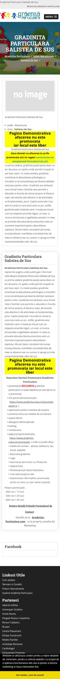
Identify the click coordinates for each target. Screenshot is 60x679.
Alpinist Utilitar (10, 605)
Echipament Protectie (13, 652)
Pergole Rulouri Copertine (16, 618)
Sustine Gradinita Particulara (17, 593)
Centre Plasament (11, 631)
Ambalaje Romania (12, 644)
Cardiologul (8, 648)
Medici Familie (10, 639)
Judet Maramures (43, 56)
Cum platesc (8, 580)
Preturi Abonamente (13, 588)
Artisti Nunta (9, 613)
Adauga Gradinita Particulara (44, 6)
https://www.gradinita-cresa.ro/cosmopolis (21, 440)
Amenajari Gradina (12, 609)
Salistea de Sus (29, 60)
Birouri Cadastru (11, 622)
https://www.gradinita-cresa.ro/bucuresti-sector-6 (31, 403)
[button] (51, 16)
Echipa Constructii (11, 635)
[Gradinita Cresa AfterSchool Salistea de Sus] (30, 96)
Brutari (6, 626)
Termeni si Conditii (12, 584)
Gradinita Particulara (17, 56)
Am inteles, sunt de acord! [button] (30, 675)
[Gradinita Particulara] (20, 15)
